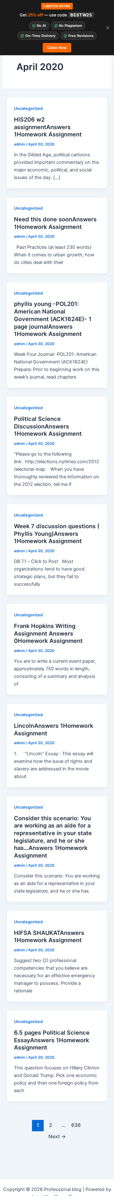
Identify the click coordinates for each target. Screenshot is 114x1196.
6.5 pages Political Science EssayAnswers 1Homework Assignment (52, 1040)
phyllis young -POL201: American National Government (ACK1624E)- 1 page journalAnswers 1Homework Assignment (53, 318)
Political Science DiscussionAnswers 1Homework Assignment (48, 426)
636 (76, 1125)
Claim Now (57, 47)
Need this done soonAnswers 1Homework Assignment (55, 223)
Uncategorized (28, 108)
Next (57, 1136)
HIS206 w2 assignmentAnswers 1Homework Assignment (48, 127)
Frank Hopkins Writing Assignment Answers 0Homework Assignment (48, 633)
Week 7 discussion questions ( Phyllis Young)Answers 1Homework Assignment (56, 533)
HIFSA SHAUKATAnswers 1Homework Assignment (49, 936)
